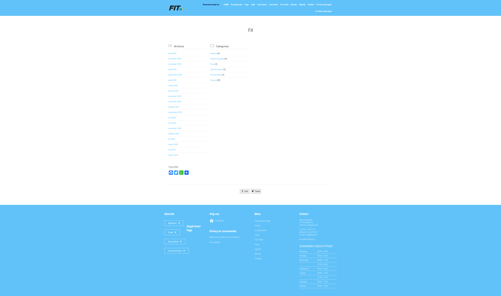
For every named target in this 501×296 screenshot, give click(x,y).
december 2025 (174, 59)
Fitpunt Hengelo (216, 59)
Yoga (257, 244)
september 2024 (175, 75)
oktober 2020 (173, 134)
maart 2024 (173, 85)
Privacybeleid (214, 242)
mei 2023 (172, 118)
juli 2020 (171, 139)
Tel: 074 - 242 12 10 (307, 229)
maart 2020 (173, 144)
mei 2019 (172, 150)
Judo (257, 235)
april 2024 (172, 80)
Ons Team (259, 240)
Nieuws (213, 80)
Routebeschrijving (306, 239)
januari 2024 (173, 91)
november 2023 (174, 102)
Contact (258, 258)
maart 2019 (173, 155)
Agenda (213, 53)
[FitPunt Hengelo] (178, 7)
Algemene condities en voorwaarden (224, 237)
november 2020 (174, 128)
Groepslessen (260, 230)
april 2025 (172, 69)
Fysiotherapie (216, 75)
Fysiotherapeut (216, 69)
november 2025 (174, 64)
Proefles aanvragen (263, 221)
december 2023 (174, 96)
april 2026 (172, 53)
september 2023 (175, 112)
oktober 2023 (173, 107)
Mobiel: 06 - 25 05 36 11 (309, 232)
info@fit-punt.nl (311, 235)
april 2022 (172, 123)
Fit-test (257, 226)
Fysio (212, 64)
